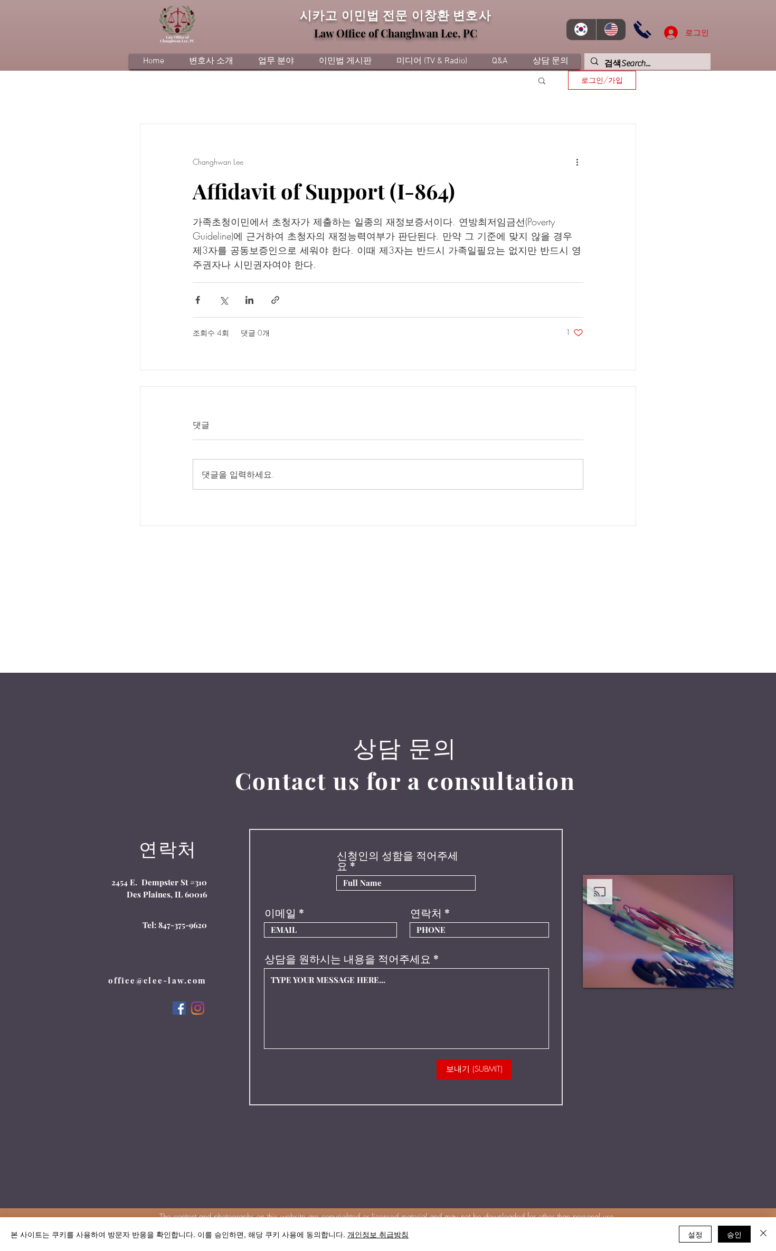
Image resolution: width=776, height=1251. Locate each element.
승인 (734, 1234)
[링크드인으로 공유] (249, 300)
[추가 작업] (577, 162)
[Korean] (581, 29)
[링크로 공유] (275, 300)
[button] (542, 80)
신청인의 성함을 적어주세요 (397, 860)
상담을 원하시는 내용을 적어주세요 (347, 958)
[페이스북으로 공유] (198, 300)
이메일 (280, 913)
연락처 (426, 913)
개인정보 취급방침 (378, 1234)
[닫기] (763, 1234)
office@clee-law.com (157, 980)
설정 (695, 1234)
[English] (611, 29)
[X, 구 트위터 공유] (224, 300)
